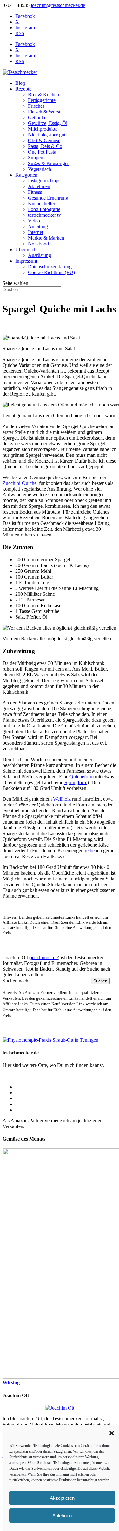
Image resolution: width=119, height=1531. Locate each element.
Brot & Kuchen (43, 94)
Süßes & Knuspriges (48, 163)
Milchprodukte (42, 129)
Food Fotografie (44, 209)
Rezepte (23, 88)
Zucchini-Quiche (19, 483)
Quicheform (81, 776)
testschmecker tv (44, 215)
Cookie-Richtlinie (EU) (51, 272)
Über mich (25, 249)
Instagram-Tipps (44, 180)
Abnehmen (39, 186)
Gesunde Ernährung (48, 197)
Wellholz (62, 799)
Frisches (36, 106)
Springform (75, 782)
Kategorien (26, 175)
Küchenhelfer (41, 203)
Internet (35, 232)
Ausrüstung (39, 255)
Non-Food (38, 243)
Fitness (35, 192)
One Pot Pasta (42, 152)
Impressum (26, 261)
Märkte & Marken (46, 238)
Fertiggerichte (42, 100)
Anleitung (38, 226)
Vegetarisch (39, 169)
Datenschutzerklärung (50, 266)
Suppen (35, 157)
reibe (90, 850)
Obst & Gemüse (44, 140)
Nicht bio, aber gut (46, 134)
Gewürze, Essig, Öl (47, 123)
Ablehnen (62, 1515)
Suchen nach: (16, 980)
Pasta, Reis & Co (45, 146)
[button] (112, 1433)
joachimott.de (44, 957)
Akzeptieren (62, 1498)
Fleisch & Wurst (44, 111)
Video (34, 220)
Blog (20, 83)
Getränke (37, 117)
